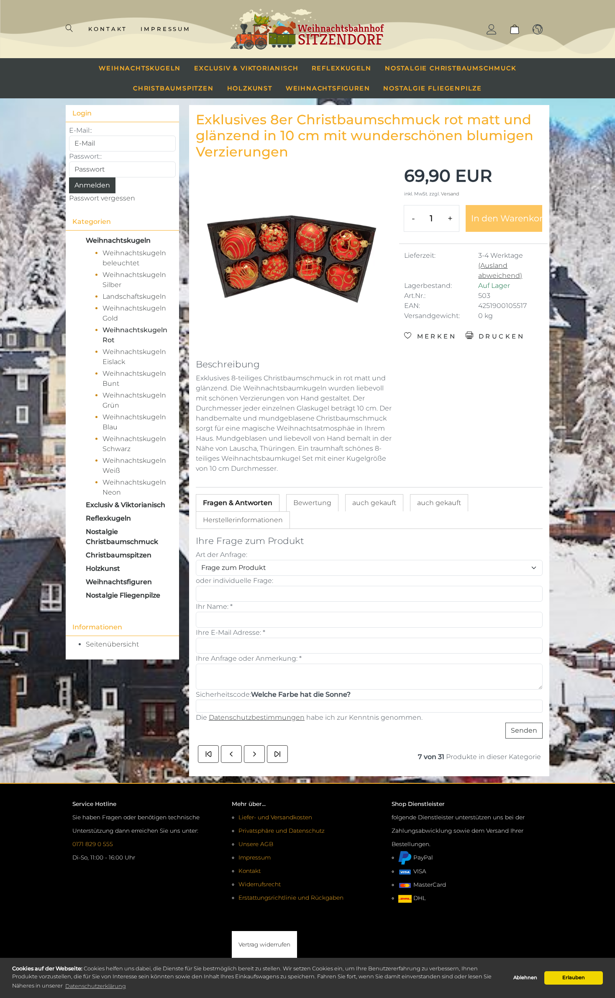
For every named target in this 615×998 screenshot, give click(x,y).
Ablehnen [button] (525, 977)
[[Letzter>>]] (277, 754)
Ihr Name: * (214, 607)
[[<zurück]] (231, 754)
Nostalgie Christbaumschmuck (450, 68)
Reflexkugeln (342, 68)
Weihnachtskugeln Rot (134, 335)
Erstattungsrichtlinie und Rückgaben (290, 897)
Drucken (500, 336)
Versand (450, 194)
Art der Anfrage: (221, 555)
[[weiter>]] (254, 754)
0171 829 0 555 (92, 844)
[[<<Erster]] (208, 754)
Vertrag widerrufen (264, 944)
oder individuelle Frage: (234, 581)
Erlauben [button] (573, 977)
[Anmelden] (492, 29)
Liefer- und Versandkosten (275, 817)
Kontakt (107, 29)
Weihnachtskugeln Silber (134, 280)
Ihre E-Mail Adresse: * (230, 632)
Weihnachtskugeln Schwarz (134, 444)
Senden (524, 730)
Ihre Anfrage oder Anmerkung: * (249, 658)
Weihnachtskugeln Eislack (134, 357)
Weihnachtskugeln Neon (134, 487)
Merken (434, 336)
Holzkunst (249, 88)
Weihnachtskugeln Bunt (134, 378)
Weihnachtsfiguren (328, 88)
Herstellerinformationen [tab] (243, 520)
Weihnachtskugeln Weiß (134, 466)
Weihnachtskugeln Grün (134, 400)
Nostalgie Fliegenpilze (432, 88)
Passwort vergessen (102, 198)
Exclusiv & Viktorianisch (246, 68)
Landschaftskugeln (134, 296)
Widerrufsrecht (259, 884)
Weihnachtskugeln (140, 68)
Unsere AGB (255, 844)
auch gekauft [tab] (374, 503)
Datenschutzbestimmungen (257, 717)
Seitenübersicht (112, 644)
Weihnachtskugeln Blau (134, 422)
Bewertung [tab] (312, 503)
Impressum (166, 29)
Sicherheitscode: (223, 694)
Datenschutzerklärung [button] (95, 986)
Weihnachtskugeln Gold (134, 313)
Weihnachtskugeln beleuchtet (134, 258)
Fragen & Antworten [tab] (237, 503)
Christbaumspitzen (173, 88)
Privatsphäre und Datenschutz (281, 830)
